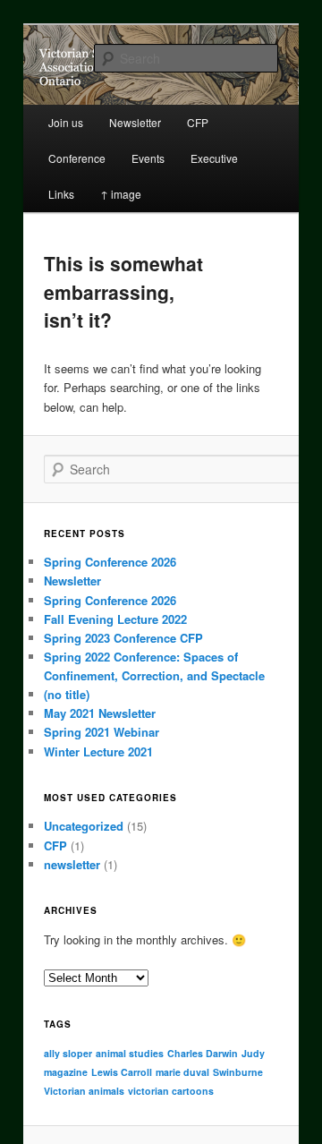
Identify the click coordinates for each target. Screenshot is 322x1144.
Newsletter (72, 580)
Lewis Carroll (121, 1072)
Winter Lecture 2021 (98, 751)
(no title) (66, 694)
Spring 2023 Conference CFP (123, 637)
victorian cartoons (171, 1090)
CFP (55, 845)
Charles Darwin (202, 1053)
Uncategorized (83, 825)
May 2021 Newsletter (100, 712)
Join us (65, 122)
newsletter (72, 864)
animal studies (130, 1053)
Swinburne (238, 1072)
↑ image (120, 193)
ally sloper (68, 1053)
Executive (214, 158)
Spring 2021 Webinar (101, 731)
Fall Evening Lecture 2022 (115, 618)
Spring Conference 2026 (110, 561)
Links (61, 193)
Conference (77, 158)
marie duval (182, 1072)
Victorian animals (84, 1090)
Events (148, 158)
